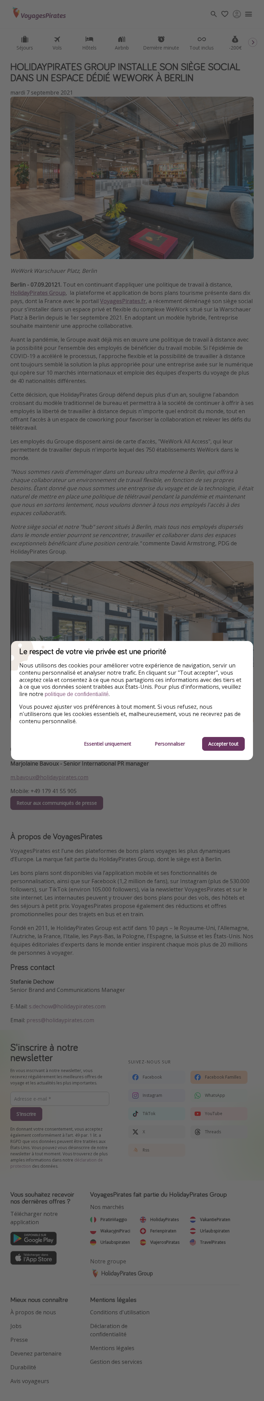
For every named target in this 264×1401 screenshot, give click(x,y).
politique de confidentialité (77, 694)
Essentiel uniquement (107, 743)
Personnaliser (170, 743)
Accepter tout (223, 743)
